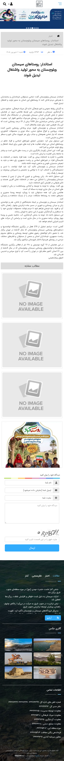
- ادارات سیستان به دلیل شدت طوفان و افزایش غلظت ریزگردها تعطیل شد (32, 591)
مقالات (56, 576)
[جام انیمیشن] (47, 672)
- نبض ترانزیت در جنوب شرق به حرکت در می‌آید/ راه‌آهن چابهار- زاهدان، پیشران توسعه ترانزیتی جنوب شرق (32, 598)
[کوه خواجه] (18, 645)
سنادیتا (37, 756)
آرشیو (49, 618)
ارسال (32, 548)
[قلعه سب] (18, 672)
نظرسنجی (37, 576)
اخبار (51, 36)
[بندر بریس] (47, 645)
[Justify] (10, 4)
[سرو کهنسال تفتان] (47, 658)
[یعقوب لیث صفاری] (18, 658)
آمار (26, 576)
